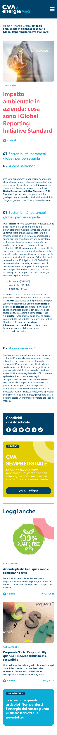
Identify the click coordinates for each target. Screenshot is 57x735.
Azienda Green (21, 26)
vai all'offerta (28, 491)
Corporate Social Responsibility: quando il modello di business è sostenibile (25, 656)
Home (6, 26)
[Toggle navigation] (51, 9)
